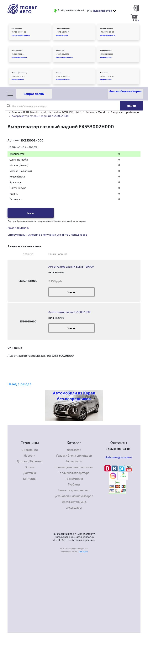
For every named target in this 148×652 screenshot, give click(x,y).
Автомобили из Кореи (125, 91)
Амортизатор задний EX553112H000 (71, 266)
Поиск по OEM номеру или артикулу (29, 106)
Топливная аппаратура (73, 473)
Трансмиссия (74, 478)
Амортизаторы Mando (125, 112)
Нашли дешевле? (18, 227)
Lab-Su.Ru (83, 551)
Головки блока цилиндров (74, 455)
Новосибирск (17, 51)
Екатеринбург (105, 51)
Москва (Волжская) (19, 73)
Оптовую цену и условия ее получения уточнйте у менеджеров (47, 234)
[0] (134, 17)
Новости (29, 455)
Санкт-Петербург (63, 28)
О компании (29, 449)
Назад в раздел (19, 384)
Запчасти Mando (96, 112)
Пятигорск (104, 73)
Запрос (31, 213)
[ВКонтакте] (115, 468)
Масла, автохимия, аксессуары (74, 504)
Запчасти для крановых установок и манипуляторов (74, 493)
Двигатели (74, 449)
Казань (58, 73)
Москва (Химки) (106, 28)
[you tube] (129, 468)
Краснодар (60, 51)
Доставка (29, 473)
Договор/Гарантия (29, 461)
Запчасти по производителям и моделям (74, 464)
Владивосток (17, 28)
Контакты (29, 478)
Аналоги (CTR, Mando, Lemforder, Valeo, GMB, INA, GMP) (46, 112)
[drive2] (108, 468)
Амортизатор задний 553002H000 (69, 312)
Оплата (29, 467)
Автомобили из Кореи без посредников (74, 396)
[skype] (122, 468)
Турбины (74, 484)
